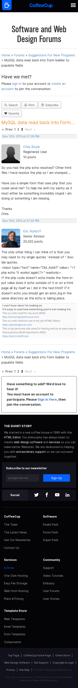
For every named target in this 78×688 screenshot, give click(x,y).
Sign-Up (56, 478)
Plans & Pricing (13, 598)
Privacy (10, 669)
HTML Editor (12, 437)
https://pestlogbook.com (17, 324)
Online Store (62, 655)
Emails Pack (50, 524)
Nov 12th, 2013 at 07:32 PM (21, 220)
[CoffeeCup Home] (41, 6)
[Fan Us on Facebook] (47, 495)
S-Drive (9, 567)
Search (12, 105)
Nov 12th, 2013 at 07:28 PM (21, 136)
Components (12, 642)
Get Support (41, 662)
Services (10, 559)
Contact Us (11, 547)
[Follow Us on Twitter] (36, 495)
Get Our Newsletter (17, 540)
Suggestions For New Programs (51, 55)
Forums (19, 55)
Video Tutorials (53, 575)
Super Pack (50, 540)
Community (51, 559)
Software (50, 516)
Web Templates (14, 619)
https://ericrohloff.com (15, 336)
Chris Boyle (31, 147)
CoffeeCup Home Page (37, 655)
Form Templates (14, 634)
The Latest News (15, 532)
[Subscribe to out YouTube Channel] (57, 495)
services (54, 442)
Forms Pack (50, 532)
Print (31, 105)
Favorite (13, 113)
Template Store (15, 610)
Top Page (13, 655)
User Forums (51, 591)
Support (48, 567)
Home (5, 55)
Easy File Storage (15, 583)
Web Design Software (17, 662)
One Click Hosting (16, 575)
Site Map (24, 669)
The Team (11, 524)
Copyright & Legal (63, 662)
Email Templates (15, 626)
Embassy (49, 583)
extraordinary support (31, 451)
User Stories (51, 598)
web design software (28, 442)
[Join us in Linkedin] (67, 495)
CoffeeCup (12, 516)
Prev (9, 129)
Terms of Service (41, 680)
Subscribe (51, 105)
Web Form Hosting (16, 591)
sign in (17, 84)
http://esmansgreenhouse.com (20, 316)
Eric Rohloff (32, 231)
